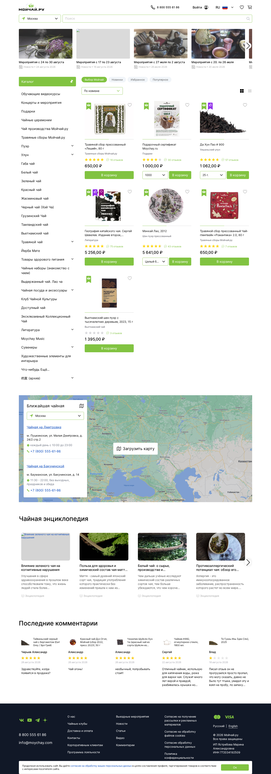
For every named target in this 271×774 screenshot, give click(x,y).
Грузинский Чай (33, 216)
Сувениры (29, 347)
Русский (218, 726)
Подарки (28, 111)
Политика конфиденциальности (179, 755)
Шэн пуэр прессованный (156, 236)
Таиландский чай (34, 225)
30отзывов (174, 159)
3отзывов (116, 333)
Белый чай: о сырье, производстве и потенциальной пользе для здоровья (159, 568)
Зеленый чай (31, 181)
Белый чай (29, 172)
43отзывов (174, 246)
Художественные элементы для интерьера (46, 358)
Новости (29, 66)
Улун (25, 155)
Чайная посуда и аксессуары (44, 290)
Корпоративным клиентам (85, 745)
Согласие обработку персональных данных (179, 744)
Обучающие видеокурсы (40, 94)
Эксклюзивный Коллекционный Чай (45, 318)
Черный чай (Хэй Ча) (37, 207)
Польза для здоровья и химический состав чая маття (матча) (103, 568)
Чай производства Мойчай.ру (44, 129)
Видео (120, 738)
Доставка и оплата (80, 730)
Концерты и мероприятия (41, 103)
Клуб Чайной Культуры (39, 299)
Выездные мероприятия (132, 716)
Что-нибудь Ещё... (35, 369)
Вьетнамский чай (35, 233)
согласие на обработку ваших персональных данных (101, 765)
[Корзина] (249, 7)
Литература (30, 330)
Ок (235, 767)
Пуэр (25, 146)
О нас (71, 716)
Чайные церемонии (36, 120)
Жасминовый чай (35, 198)
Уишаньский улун (210, 149)
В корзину (109, 175)
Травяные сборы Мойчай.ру (43, 137)
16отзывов (116, 159)
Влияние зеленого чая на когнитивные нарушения (40, 568)
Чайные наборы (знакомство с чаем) (45, 270)
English (233, 726)
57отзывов (231, 159)
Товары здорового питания (42, 259)
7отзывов (231, 246)
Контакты (73, 738)
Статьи (120, 730)
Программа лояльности (83, 752)
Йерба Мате (30, 251)
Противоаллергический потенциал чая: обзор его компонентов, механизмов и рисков (218, 568)
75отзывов (116, 246)
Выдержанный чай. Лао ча (41, 282)
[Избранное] (241, 7)
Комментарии (125, 745)
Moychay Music (33, 339)
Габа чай (28, 164)
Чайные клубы (77, 723)
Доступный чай (33, 308)
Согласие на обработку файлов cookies (180, 733)
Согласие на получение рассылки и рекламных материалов (180, 720)
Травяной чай (32, 242)
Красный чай (31, 190)
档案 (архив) (30, 378)
